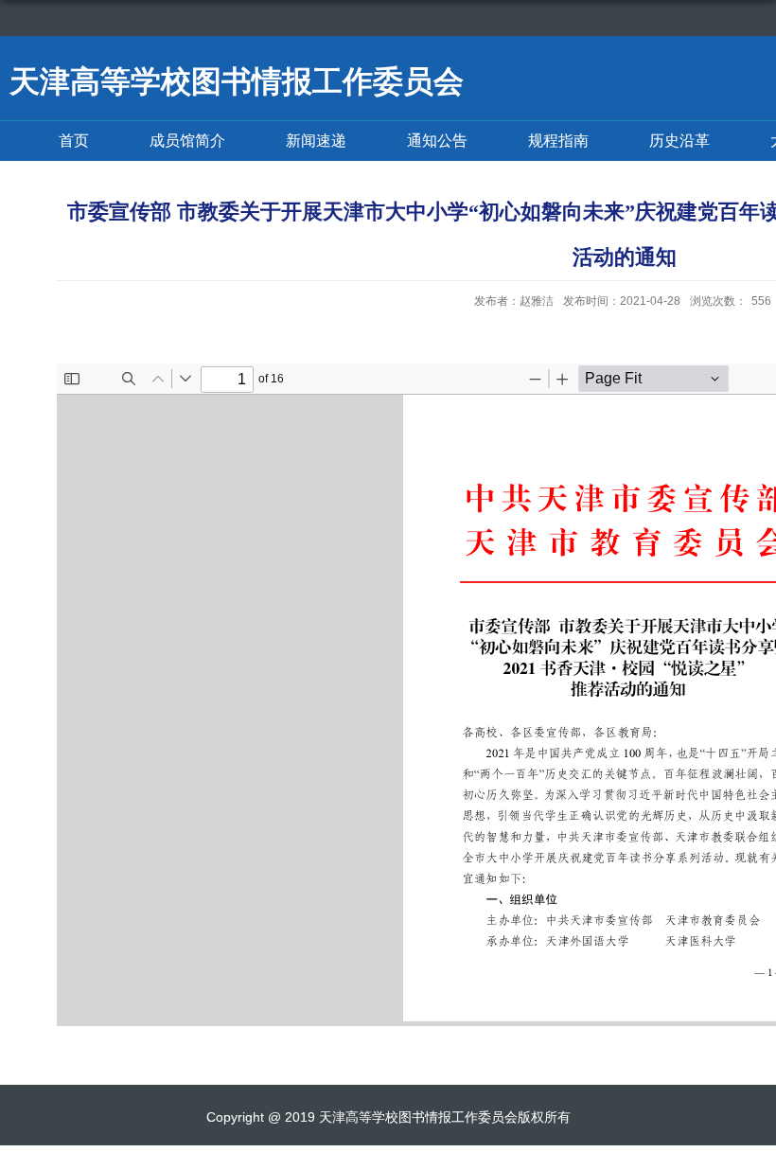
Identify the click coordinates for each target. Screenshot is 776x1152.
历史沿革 (679, 141)
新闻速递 (316, 141)
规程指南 (558, 141)
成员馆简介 (187, 141)
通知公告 (437, 141)
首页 (74, 141)
